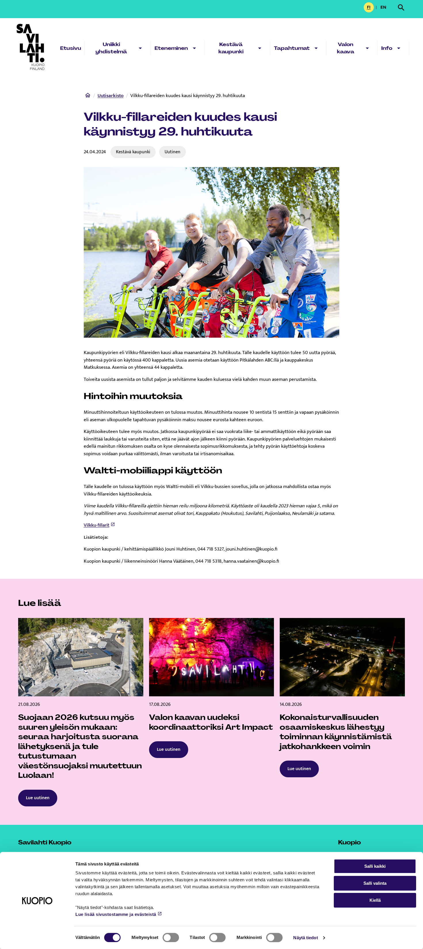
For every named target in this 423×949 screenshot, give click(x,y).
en (384, 7)
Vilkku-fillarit (96, 525)
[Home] (88, 96)
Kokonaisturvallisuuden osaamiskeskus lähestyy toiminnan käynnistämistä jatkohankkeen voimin (336, 731)
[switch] (171, 937)
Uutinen (172, 152)
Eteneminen (171, 48)
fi (370, 7)
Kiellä (375, 900)
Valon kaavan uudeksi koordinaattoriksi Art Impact (211, 722)
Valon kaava (345, 48)
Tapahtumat (292, 48)
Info (386, 48)
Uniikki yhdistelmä (111, 48)
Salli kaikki (375, 866)
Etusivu (70, 48)
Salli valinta (374, 883)
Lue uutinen (37, 798)
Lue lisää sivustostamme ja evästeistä (115, 914)
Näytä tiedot (305, 937)
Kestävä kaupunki (230, 48)
